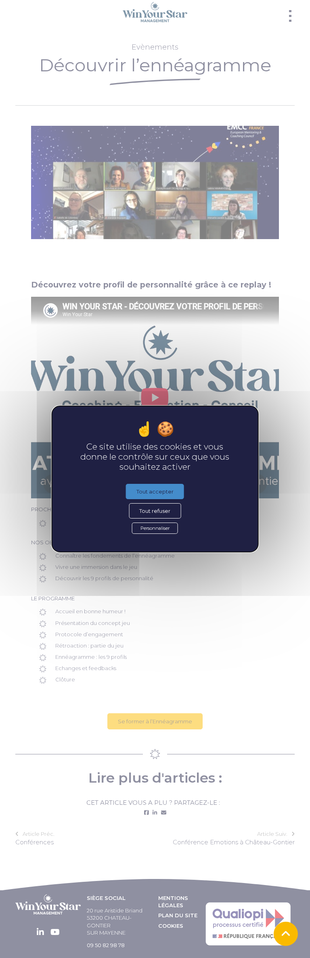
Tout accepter (155, 491)
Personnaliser (155, 528)
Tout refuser (154, 511)
